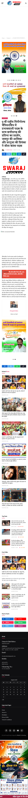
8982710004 (5, 664)
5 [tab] (14, 80)
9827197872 (5, 662)
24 (3, 694)
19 (10, 692)
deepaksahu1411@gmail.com (8, 656)
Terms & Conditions (7, 719)
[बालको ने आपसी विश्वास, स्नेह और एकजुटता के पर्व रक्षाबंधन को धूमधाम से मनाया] (14, 428)
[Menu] (2, 3)
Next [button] (24, 60)
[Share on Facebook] (4, 154)
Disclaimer (4, 714)
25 (7, 694)
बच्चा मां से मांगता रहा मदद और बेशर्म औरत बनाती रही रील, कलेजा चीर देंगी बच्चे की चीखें (18, 523)
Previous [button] (4, 60)
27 (13, 694)
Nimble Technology (21, 735)
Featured (4, 118)
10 (3, 689)
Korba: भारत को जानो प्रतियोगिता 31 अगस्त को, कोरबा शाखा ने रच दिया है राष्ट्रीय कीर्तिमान (18, 605)
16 (24, 689)
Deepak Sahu (9, 149)
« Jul (3, 699)
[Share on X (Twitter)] (9, 154)
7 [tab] (18, 80)
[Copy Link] (23, 154)
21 (17, 692)
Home (3, 710)
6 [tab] (16, 80)
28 (17, 694)
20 (14, 692)
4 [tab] (13, 80)
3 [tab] (11, 80)
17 (3, 692)
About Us (4, 712)
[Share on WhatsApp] (14, 154)
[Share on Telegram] (19, 154)
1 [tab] (11, 115)
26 (10, 694)
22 (20, 692)
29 (21, 694)
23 (24, 692)
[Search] (26, 3)
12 (10, 689)
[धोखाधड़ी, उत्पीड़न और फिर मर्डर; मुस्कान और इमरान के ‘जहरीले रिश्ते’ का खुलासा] (14, 473)
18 (6, 692)
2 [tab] (9, 80)
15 (20, 689)
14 (17, 689)
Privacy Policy (5, 717)
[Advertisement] (14, 22)
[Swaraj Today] (14, 3)
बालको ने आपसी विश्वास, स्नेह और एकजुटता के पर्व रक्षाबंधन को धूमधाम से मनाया (18, 596)
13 (13, 689)
